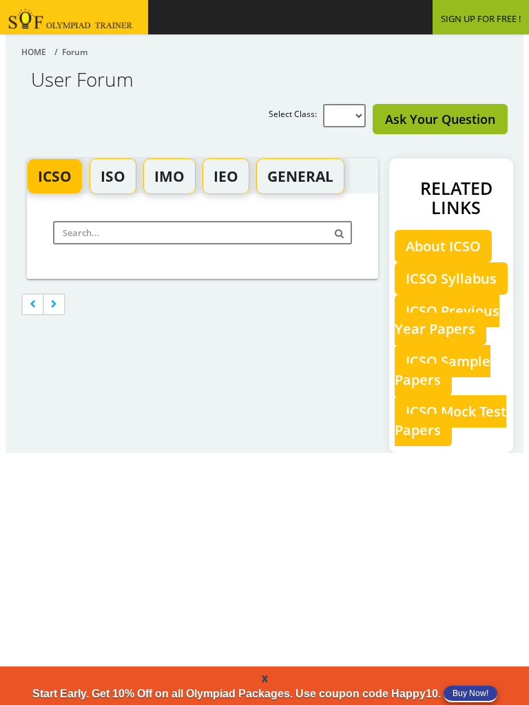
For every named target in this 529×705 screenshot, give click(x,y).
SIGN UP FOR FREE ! (481, 18)
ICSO (55, 176)
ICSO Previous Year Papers (447, 320)
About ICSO (443, 246)
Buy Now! (470, 693)
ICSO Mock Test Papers (450, 420)
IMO (169, 176)
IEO (226, 176)
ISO (113, 176)
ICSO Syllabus (451, 278)
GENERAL (300, 176)
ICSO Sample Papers (442, 370)
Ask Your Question (440, 119)
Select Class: (296, 114)
